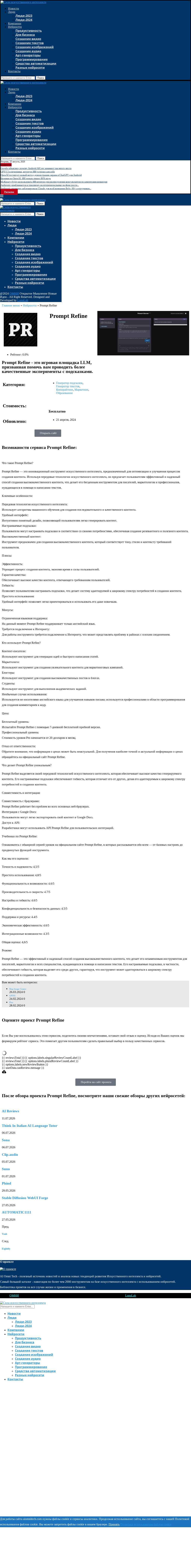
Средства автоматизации (35, 63)
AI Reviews (10, 1111)
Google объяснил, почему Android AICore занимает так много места (36, 168)
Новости (13, 8)
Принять (114, 1524)
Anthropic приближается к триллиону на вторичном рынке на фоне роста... (40, 185)
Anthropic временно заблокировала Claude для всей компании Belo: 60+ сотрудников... (46, 188)
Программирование (31, 59)
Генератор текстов (67, 386)
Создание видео (28, 39)
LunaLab (22, 300)
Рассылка (9, 192)
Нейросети (15, 26)
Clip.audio (10, 1155)
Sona (6, 1140)
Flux (11, 1002)
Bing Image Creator (17, 989)
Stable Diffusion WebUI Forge (25, 1198)
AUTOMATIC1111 (16, 1212)
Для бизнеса (25, 35)
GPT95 (12, 996)
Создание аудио (28, 51)
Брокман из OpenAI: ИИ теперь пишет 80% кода (26, 178)
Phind (6, 1183)
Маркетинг (81, 389)
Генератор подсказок (69, 383)
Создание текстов (29, 43)
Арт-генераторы (28, 55)
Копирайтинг (64, 389)
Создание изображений (34, 47)
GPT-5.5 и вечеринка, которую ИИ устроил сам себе (28, 171)
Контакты (14, 71)
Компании (14, 23)
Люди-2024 (23, 20)
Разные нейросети (30, 68)
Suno (6, 1169)
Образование (64, 393)
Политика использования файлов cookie (145, 1524)
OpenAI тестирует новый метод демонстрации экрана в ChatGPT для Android (41, 175)
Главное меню (11, 305)
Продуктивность (28, 31)
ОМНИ (14, 293)
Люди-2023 (23, 16)
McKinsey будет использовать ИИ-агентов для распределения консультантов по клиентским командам (54, 181)
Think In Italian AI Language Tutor (29, 1126)
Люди (11, 11)
